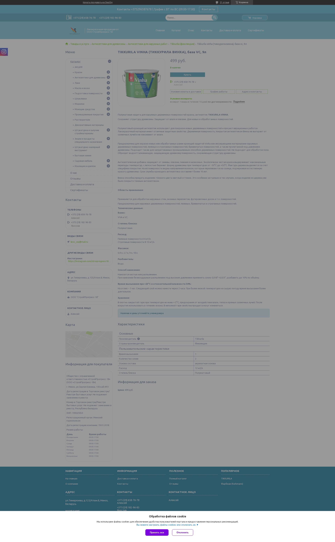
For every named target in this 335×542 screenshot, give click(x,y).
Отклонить (183, 532)
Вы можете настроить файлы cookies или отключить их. (166, 525)
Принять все (157, 532)
